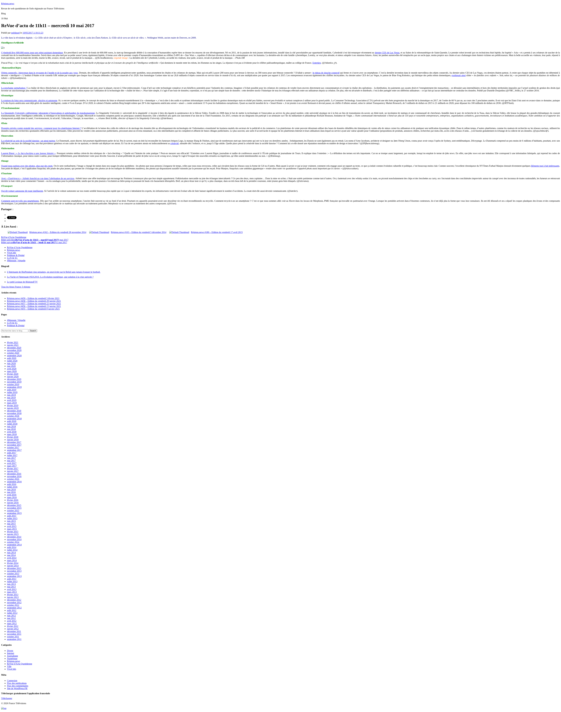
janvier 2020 (13, 376)
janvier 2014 (13, 565)
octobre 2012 (13, 605)
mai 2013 (11, 586)
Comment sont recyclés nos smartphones (20, 201)
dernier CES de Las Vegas (387, 52)
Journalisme (12, 656)
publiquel (15, 33)
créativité (174, 143)
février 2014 (12, 563)
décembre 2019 (14, 379)
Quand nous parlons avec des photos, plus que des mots (27, 166)
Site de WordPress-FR (17, 688)
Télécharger (6, 698)
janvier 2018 (13, 439)
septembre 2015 (14, 513)
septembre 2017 (14, 450)
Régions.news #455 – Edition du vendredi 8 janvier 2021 (33, 309)
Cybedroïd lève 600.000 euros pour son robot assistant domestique (32, 52)
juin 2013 (11, 584)
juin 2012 (11, 615)
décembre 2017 (14, 442)
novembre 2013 (14, 571)
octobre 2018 (13, 416)
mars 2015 (12, 529)
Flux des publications (17, 683)
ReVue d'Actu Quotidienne (13, 237)
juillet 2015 (12, 518)
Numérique (12, 658)
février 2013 (12, 594)
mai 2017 (11, 460)
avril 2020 (11, 368)
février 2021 (12, 342)
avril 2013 (11, 589)
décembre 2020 (14, 347)
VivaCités (11, 252)
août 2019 (11, 389)
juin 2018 (11, 426)
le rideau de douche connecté (326, 73)
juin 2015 (11, 521)
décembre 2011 (14, 631)
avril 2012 (11, 621)
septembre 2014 (14, 544)
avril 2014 (11, 558)
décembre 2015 (14, 505)
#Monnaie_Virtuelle (16, 260)
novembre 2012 (14, 602)
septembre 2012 (14, 607)
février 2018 (12, 437)
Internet (10, 653)
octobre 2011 (13, 636)
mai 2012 (11, 618)
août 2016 (11, 484)
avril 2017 (11, 463)
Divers (10, 650)
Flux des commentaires (17, 686)
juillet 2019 (12, 392)
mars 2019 (12, 403)
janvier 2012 (13, 629)
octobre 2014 (13, 542)
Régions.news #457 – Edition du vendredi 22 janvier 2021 (34, 303)
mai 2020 (11, 366)
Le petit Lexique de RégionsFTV (22, 282)
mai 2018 (11, 429)
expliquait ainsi (459, 75)
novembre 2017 (14, 445)
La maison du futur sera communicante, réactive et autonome (29, 100)
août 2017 (11, 453)
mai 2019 (11, 397)
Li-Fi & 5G (12, 258)
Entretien (316, 63)
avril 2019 (11, 400)
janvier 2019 (13, 408)
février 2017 (12, 468)
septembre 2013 (14, 576)
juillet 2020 (12, 361)
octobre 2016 (13, 479)
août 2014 (11, 547)
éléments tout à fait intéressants (545, 166)
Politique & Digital (15, 255)
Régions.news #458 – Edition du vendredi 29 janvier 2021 (34, 301)
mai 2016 (11, 492)
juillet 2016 (12, 487)
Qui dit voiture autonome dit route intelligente (22, 191)
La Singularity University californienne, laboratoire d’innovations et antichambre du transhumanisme (48, 113)
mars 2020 (12, 371)
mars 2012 (12, 623)
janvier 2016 (13, 502)
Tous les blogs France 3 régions (15, 287)
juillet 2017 (12, 455)
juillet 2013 (12, 581)
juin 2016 (11, 489)
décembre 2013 (14, 568)
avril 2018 (11, 431)
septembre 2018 (14, 418)
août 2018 (11, 421)
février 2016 (12, 500)
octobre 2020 (13, 353)
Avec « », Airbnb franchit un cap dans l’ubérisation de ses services (37, 178)
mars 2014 (12, 560)
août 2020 (11, 358)
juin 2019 (11, 395)
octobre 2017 (13, 447)
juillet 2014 (12, 550)
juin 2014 (11, 552)
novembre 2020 (14, 350)
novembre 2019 (14, 382)
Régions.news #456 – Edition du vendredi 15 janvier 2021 (34, 306)
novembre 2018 (14, 413)
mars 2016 (12, 497)
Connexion (12, 680)
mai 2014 (11, 555)
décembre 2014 (14, 537)
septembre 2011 (14, 639)
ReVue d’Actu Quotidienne (19, 247)
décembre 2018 (14, 410)
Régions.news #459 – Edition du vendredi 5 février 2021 (33, 298)
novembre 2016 (14, 476)
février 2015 (12, 531)
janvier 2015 (13, 534)
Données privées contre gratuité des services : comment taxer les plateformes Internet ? (41, 128)
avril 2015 (11, 526)
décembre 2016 (14, 474)
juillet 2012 (12, 613)
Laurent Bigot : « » (28, 153)
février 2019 (12, 405)
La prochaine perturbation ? (14, 88)
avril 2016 (11, 495)
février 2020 (12, 374)
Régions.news (7, 3)
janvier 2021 (13, 345)
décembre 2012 (14, 600)
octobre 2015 (13, 510)
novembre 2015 (14, 508)
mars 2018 (12, 434)
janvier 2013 (13, 597)
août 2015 (11, 516)
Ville (9, 666)
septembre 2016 (14, 481)
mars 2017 (12, 466)
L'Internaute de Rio (53, 272)
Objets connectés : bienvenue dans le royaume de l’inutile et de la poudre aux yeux (39, 73)
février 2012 (12, 626)
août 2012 (11, 610)
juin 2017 (11, 458)
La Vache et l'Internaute (50, 277)
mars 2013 (12, 592)
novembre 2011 (14, 634)
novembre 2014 (14, 539)
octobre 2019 (13, 384)
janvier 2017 (13, 471)
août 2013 (11, 579)
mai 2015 (11, 523)
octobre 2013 (13, 573)
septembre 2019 (14, 387)
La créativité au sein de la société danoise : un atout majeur (28, 141)
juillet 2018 (12, 424)
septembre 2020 (14, 355)
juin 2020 (11, 363)
